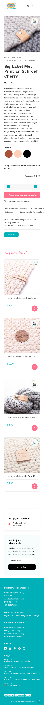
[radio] (9, 154)
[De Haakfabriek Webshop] (11, 6)
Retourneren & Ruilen (13, 637)
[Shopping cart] (31, 6)
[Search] (27, 6)
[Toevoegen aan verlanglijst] (37, 262)
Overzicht (11, 234)
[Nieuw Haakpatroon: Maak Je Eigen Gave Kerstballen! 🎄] (22, 678)
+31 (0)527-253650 (19, 518)
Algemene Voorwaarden (14, 627)
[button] (38, 6)
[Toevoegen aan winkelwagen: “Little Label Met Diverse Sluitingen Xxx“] (35, 428)
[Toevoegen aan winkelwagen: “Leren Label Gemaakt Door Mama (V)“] (35, 486)
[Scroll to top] (39, 700)
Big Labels (37, 212)
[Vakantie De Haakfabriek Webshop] (22, 666)
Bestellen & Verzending (14, 634)
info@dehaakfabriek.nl (14, 599)
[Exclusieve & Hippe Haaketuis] (22, 660)
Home (6, 57)
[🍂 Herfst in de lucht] (22, 684)
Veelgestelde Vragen (13, 631)
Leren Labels (16, 57)
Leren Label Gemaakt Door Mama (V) (24, 476)
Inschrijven (22, 567)
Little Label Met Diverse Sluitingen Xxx (24, 417)
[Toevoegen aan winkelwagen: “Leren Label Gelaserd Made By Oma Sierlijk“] (35, 309)
